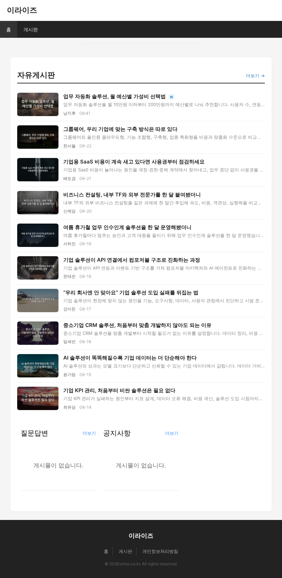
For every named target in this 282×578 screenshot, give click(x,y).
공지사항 (117, 433)
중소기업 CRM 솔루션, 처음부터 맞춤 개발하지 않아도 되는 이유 (137, 325)
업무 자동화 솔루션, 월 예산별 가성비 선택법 (115, 96)
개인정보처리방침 (160, 551)
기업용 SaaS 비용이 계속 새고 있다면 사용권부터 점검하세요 (134, 161)
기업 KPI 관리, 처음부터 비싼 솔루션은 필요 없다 (119, 390)
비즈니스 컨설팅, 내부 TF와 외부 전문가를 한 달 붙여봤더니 (132, 194)
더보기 (89, 433)
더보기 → (255, 75)
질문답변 (34, 433)
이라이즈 (22, 10)
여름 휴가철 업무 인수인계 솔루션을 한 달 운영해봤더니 (127, 227)
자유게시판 (36, 74)
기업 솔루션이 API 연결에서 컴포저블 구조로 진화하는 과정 (131, 260)
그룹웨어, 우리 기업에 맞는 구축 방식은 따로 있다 (120, 129)
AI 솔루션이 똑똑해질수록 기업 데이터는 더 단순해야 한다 (130, 357)
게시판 (30, 29)
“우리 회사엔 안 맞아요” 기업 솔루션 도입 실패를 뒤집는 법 (130, 292)
